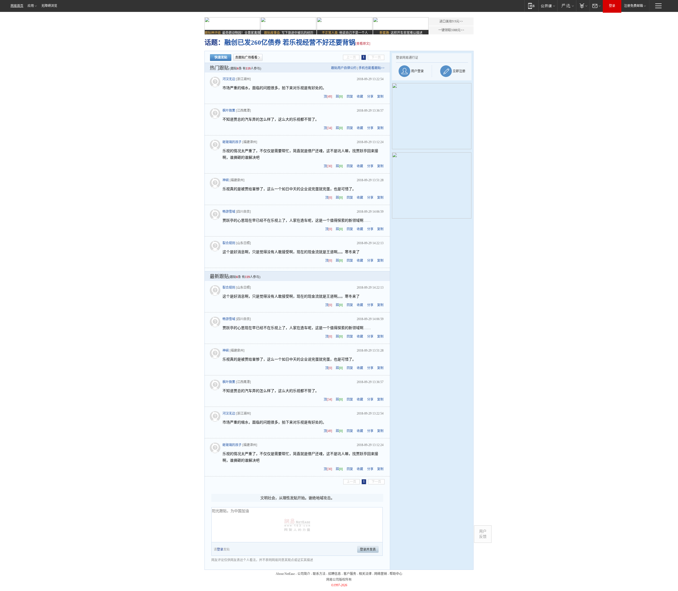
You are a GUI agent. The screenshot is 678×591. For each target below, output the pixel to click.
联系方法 (319, 574)
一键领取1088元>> (451, 30)
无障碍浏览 (49, 6)
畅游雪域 (228, 211)
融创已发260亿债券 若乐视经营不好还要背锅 (289, 42)
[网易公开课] (547, 5)
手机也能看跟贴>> (372, 68)
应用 (31, 6)
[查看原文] (362, 44)
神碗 (225, 180)
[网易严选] (566, 5)
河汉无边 (228, 79)
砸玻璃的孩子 (232, 142)
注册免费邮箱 (633, 6)
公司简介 (303, 574)
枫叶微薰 (228, 110)
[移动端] (531, 5)
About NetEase (285, 574)
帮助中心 (396, 574)
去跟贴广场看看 (246, 57)
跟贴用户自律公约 (343, 68)
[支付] (583, 5)
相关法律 (365, 574)
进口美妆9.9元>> (451, 21)
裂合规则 (228, 243)
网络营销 (380, 574)
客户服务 (350, 574)
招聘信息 (334, 574)
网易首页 (17, 6)
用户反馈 (483, 534)
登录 (612, 6)
